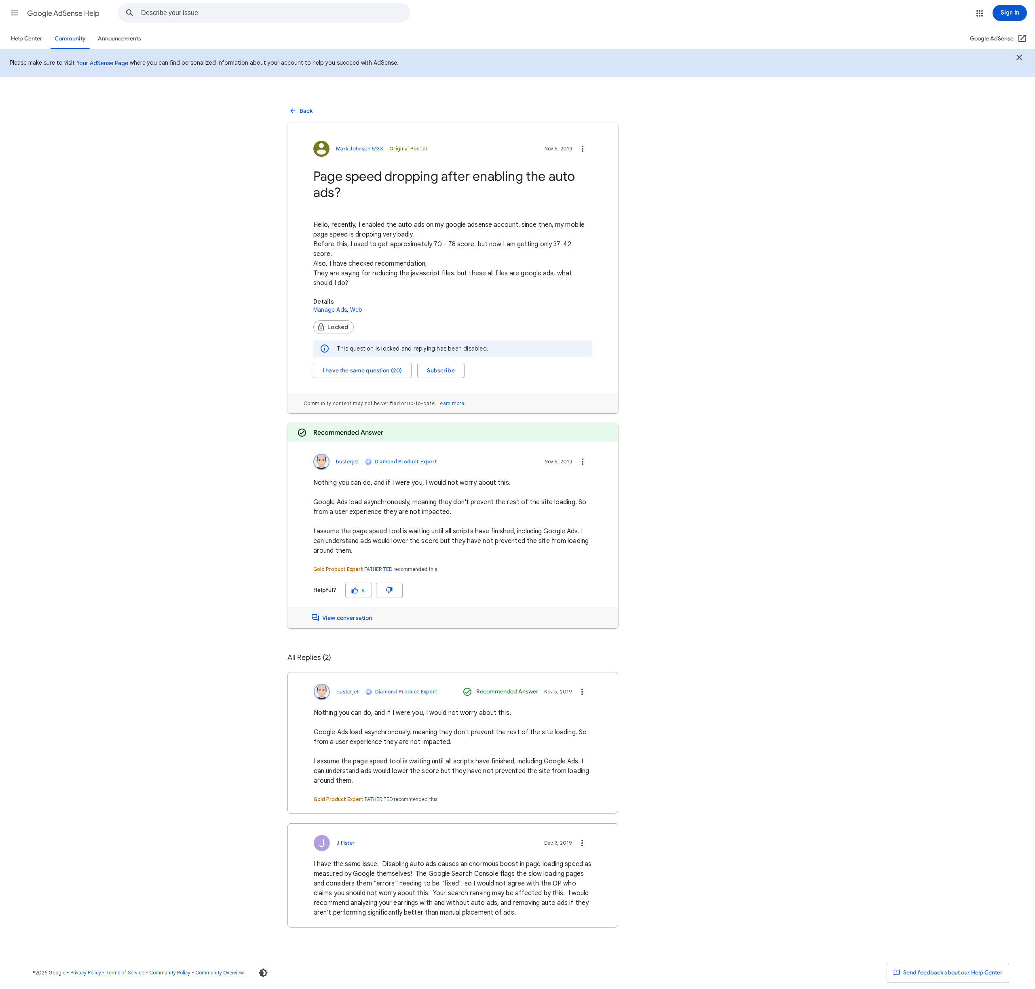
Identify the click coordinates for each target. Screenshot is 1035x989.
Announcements (119, 38)
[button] (14, 13)
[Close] (1019, 58)
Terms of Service (125, 973)
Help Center (26, 38)
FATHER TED (378, 569)
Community (70, 38)
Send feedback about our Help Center (952, 972)
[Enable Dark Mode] (263, 973)
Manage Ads (330, 309)
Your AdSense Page (102, 63)
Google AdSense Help (63, 13)
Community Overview (219, 973)
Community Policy (169, 973)
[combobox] (275, 13)
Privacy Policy (85, 973)
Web (356, 309)
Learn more (450, 403)
